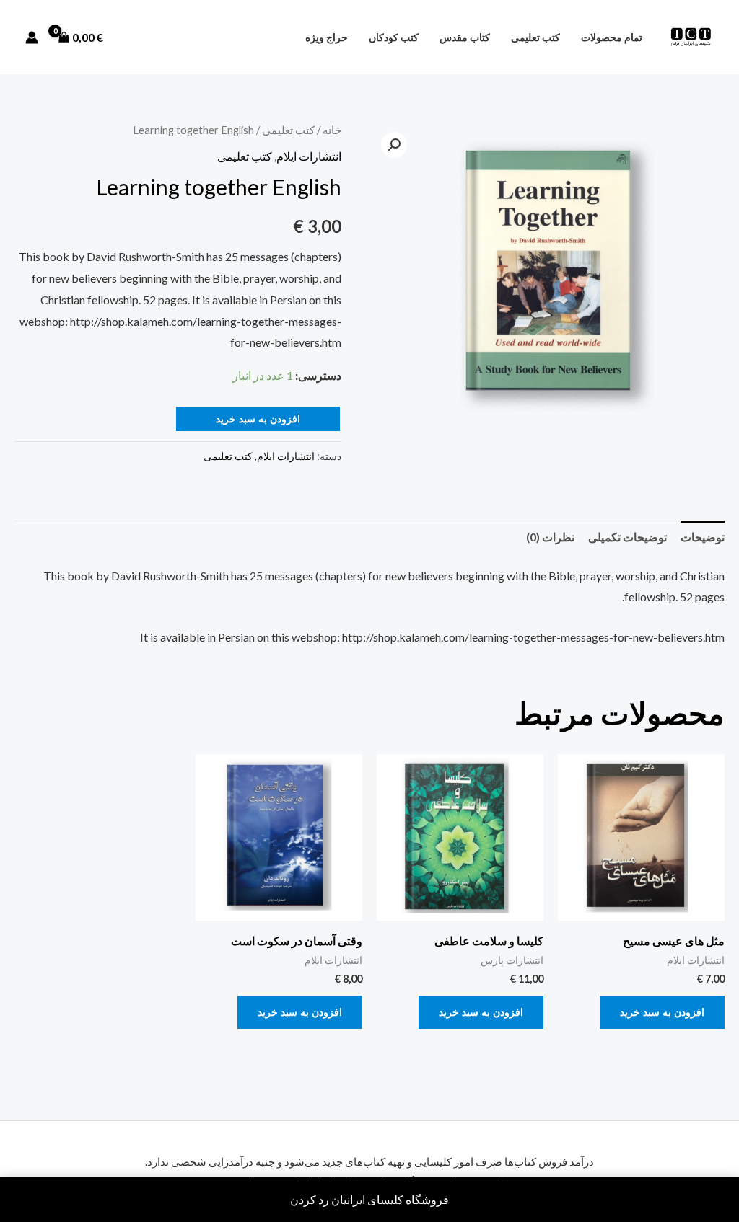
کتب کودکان (394, 37)
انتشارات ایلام (308, 156)
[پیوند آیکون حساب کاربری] (31, 37)
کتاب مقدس (465, 37)
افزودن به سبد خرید (258, 418)
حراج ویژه (326, 37)
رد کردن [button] (309, 1199)
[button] (394, 145)
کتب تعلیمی (535, 37)
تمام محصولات (611, 37)
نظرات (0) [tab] (550, 537)
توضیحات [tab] (703, 537)
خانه (332, 129)
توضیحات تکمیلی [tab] (627, 537)
